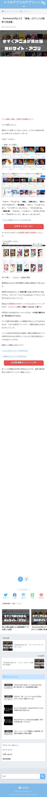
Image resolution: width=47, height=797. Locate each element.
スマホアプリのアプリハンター (24, 4)
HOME (25, 787)
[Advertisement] (23, 88)
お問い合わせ (7, 754)
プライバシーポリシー (11, 745)
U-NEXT (11, 139)
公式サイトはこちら (23, 226)
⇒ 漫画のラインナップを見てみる (14, 356)
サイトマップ (7, 750)
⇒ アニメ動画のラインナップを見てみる (16, 220)
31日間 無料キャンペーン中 (23, 362)
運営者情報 (7, 759)
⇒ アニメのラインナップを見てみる (15, 351)
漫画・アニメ (17, 603)
